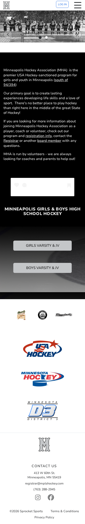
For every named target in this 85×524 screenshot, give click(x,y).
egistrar (12, 140)
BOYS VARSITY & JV (42, 267)
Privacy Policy (44, 517)
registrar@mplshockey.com (44, 483)
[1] (40, 37)
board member (49, 140)
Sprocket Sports (31, 511)
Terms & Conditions (65, 511)
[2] (46, 37)
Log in (62, 4)
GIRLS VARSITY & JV (42, 245)
